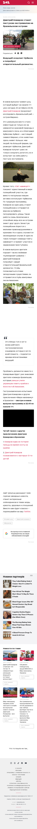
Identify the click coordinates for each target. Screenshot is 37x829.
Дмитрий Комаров (11, 111)
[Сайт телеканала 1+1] (6, 3)
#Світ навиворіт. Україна (8, 682)
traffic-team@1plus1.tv (18, 820)
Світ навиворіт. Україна (10, 658)
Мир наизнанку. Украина (12, 46)
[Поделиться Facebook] (18, 53)
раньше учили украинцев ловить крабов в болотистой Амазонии (16, 383)
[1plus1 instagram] (11, 763)
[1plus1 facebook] (22, 763)
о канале (18, 768)
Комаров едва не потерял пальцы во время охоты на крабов (16, 445)
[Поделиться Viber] (21, 53)
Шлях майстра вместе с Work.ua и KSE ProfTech (16, 10)
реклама (18, 770)
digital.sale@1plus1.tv (18, 816)
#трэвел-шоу (8, 519)
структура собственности (18, 783)
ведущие (19, 779)
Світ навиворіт (22, 186)
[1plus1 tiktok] (18, 763)
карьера (18, 776)
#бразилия (7, 523)
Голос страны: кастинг (9, 8)
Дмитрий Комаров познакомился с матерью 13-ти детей (17, 455)
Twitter (27, 511)
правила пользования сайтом (18, 787)
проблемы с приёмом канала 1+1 (18, 772)
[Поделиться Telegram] (15, 53)
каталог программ (18, 774)
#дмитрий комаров (23, 519)
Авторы (18, 781)
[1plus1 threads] (15, 763)
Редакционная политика (18, 789)
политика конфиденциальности (18, 785)
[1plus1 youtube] (26, 763)
